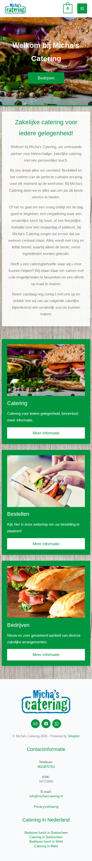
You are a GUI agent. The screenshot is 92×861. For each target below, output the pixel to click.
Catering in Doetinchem (46, 837)
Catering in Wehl (46, 846)
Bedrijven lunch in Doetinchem (46, 833)
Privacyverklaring (46, 807)
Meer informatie (46, 433)
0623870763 (46, 767)
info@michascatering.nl (46, 796)
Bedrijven (46, 78)
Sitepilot (73, 736)
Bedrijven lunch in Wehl (46, 841)
